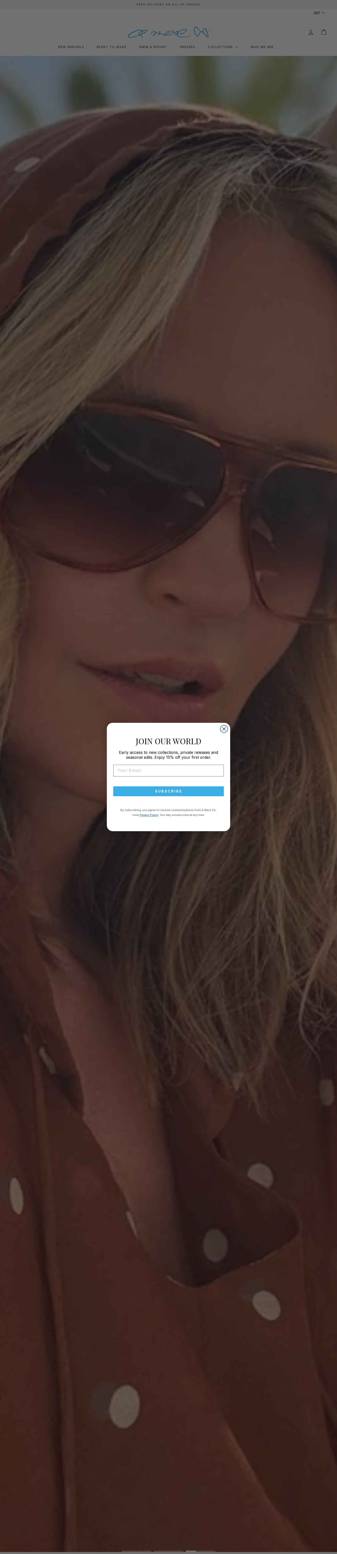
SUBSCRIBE (168, 791)
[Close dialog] (224, 729)
